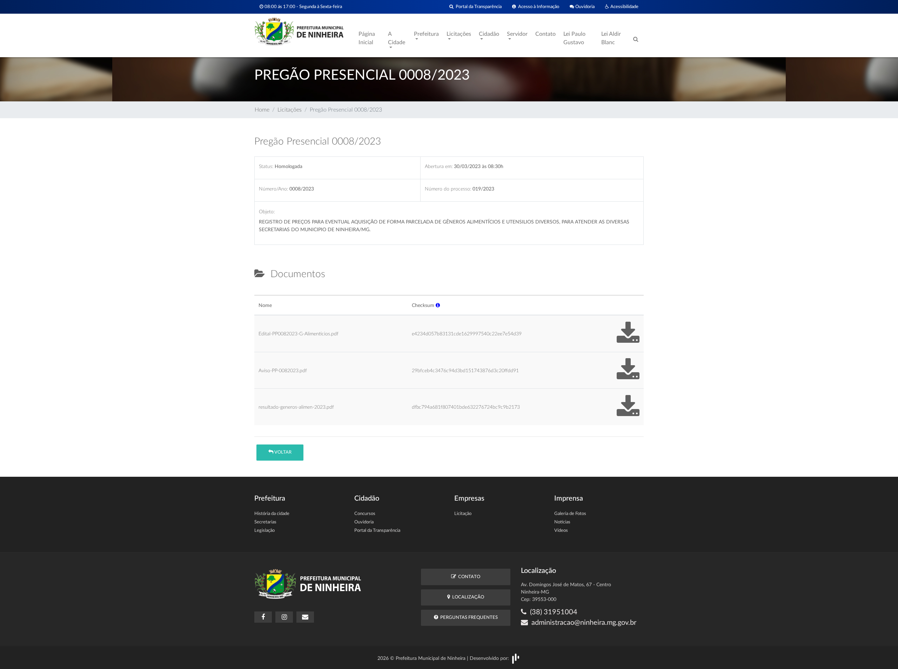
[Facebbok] (263, 617)
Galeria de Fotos (570, 513)
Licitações (289, 110)
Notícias (562, 522)
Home (262, 110)
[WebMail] (305, 617)
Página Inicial (366, 38)
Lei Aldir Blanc (611, 38)
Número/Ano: (273, 189)
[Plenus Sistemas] (515, 658)
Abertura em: (439, 166)
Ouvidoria (584, 7)
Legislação (264, 530)
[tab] (260, 292)
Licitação (462, 513)
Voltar (282, 452)
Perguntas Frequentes (468, 617)
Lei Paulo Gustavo (574, 38)
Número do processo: (448, 189)
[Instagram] (284, 617)
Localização (467, 597)
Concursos (364, 513)
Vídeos (561, 530)
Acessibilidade (623, 7)
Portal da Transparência (478, 7)
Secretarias (265, 522)
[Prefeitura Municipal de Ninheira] (299, 31)
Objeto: (267, 211)
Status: (266, 166)
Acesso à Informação (537, 7)
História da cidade (271, 513)
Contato (545, 34)
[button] (438, 305)
